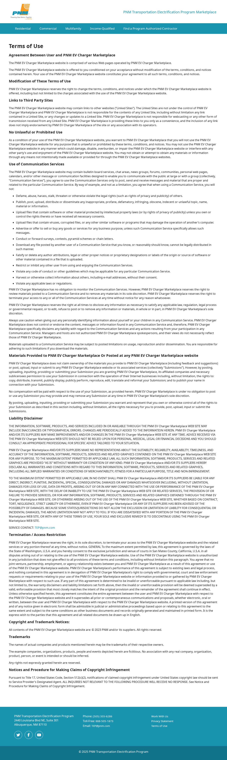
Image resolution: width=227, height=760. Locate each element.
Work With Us (159, 716)
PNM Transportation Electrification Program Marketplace (169, 12)
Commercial (48, 28)
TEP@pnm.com (45, 528)
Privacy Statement (162, 721)
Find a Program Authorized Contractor (150, 28)
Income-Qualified (102, 28)
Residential (23, 28)
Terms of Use (159, 726)
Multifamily (73, 28)
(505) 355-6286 (102, 716)
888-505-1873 (104, 721)
